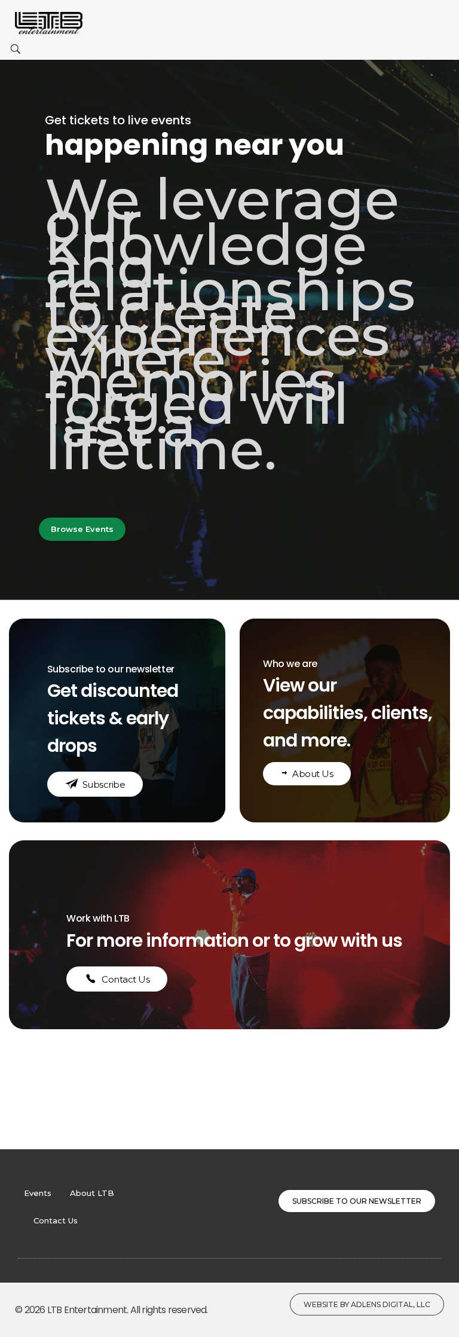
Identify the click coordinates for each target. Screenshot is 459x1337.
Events (37, 1193)
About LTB (92, 1193)
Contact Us (55, 1220)
